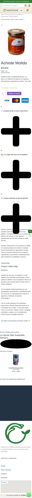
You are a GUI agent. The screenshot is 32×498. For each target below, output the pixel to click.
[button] (21, 10)
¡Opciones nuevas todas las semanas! (16, 1)
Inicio (2, 14)
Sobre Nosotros (6, 470)
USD (6, 71)
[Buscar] (25, 5)
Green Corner (19, 19)
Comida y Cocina (9, 14)
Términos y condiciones (8, 458)
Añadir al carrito (14, 93)
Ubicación (4, 477)
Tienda (3, 466)
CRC (2, 71)
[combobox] (13, 5)
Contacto (4, 474)
